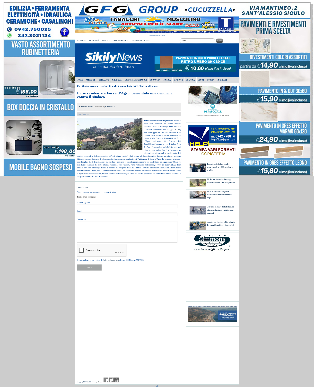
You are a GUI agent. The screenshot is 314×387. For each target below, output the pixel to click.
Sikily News (97, 382)
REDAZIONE (81, 40)
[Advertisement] (212, 278)
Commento (81, 219)
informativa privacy (111, 260)
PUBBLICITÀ (94, 40)
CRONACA (110, 107)
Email (79, 211)
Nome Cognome (83, 203)
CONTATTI (106, 40)
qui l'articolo (175, 129)
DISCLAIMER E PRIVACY (140, 40)
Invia (89, 267)
